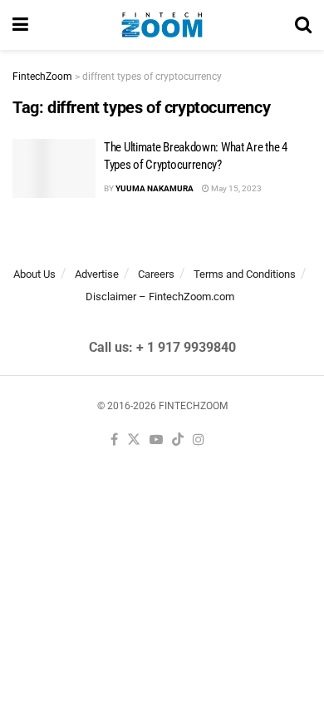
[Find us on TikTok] (178, 440)
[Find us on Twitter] (133, 440)
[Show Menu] (20, 25)
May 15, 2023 (235, 188)
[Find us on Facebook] (114, 440)
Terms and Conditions (245, 274)
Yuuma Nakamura (154, 188)
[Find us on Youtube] (156, 440)
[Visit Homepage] (162, 25)
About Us (34, 274)
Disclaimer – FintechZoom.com (160, 296)
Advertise (97, 274)
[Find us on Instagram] (198, 440)
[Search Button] (303, 25)
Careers (156, 274)
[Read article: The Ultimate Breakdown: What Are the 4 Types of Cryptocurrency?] (54, 169)
